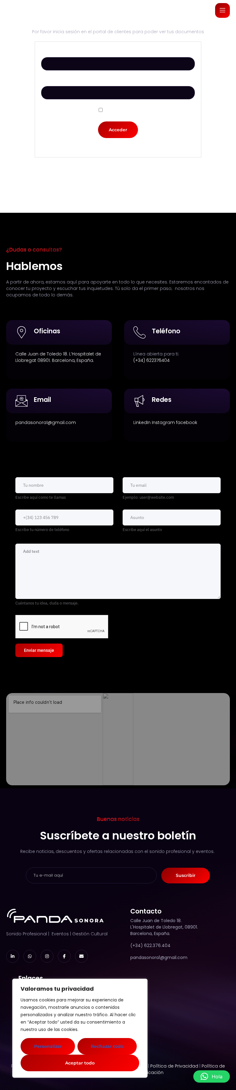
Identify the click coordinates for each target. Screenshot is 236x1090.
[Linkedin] (12, 956)
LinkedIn (142, 422)
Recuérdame (120, 110)
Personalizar (48, 1046)
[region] (80, 1028)
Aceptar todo (80, 1063)
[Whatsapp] (29, 956)
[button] (211, 1076)
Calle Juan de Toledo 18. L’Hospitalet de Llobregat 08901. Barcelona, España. (58, 357)
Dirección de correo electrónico (118, 52)
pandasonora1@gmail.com (45, 422)
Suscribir (185, 875)
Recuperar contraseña (118, 148)
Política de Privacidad (174, 1066)
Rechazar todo (107, 1046)
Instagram (163, 422)
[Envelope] (81, 956)
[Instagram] (47, 956)
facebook (186, 422)
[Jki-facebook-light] (64, 956)
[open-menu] (222, 10)
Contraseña (118, 81)
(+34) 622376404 (151, 360)
